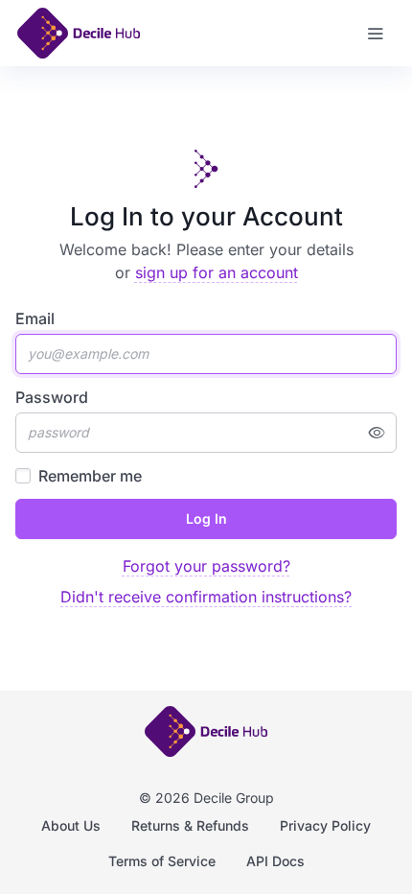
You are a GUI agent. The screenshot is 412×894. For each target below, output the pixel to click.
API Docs (275, 861)
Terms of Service (162, 861)
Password (51, 397)
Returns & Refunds (190, 825)
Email (35, 318)
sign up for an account (216, 272)
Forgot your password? (206, 566)
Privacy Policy (325, 825)
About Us (71, 825)
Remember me (90, 475)
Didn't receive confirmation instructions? (206, 596)
